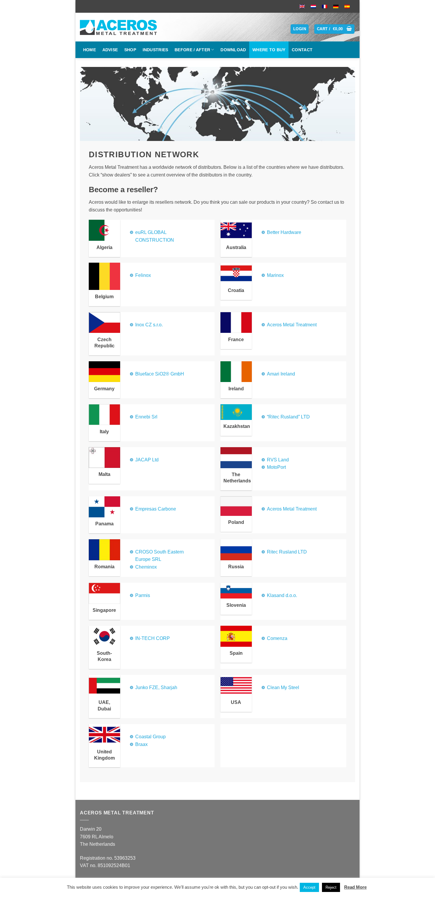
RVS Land (278, 459)
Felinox (143, 275)
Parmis (142, 595)
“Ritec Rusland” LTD (288, 416)
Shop (130, 49)
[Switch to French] (324, 6)
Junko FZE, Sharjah (156, 687)
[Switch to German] (335, 6)
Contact (302, 49)
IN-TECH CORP (152, 638)
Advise (110, 49)
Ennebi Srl (146, 416)
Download (233, 49)
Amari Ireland (281, 373)
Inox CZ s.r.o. (149, 324)
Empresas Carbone (155, 508)
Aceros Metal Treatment (292, 324)
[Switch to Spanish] (347, 6)
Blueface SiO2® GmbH (159, 373)
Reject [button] (331, 887)
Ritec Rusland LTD (287, 551)
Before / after (192, 49)
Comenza (277, 638)
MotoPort (276, 467)
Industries (155, 49)
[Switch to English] (302, 6)
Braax (141, 744)
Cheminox (146, 566)
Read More (355, 887)
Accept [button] (309, 887)
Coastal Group (150, 736)
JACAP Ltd (147, 459)
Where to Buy (268, 49)
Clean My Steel (283, 687)
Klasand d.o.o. (282, 595)
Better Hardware (284, 232)
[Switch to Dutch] (313, 6)
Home (89, 49)
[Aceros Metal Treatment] (120, 27)
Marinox (275, 275)
